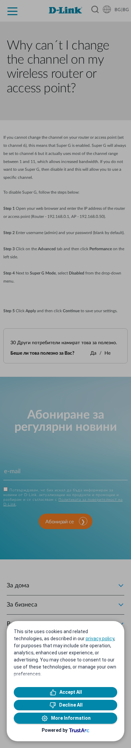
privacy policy (100, 638)
